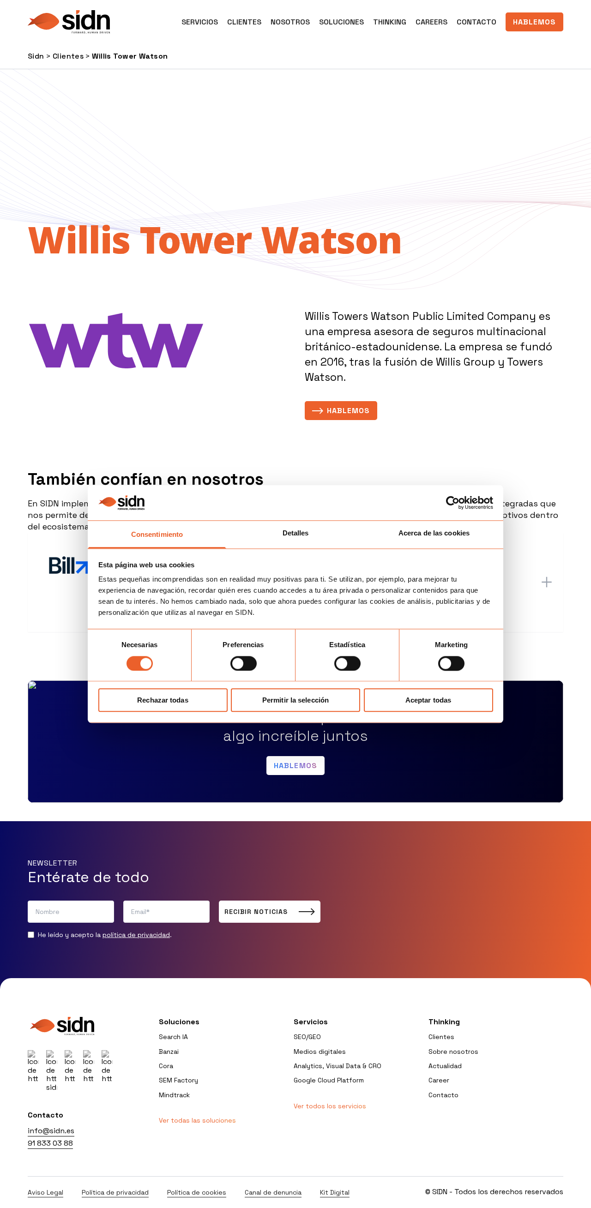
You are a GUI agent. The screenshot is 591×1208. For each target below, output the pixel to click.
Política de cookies (196, 1192)
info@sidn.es (51, 1131)
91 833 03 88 (50, 1143)
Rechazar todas (162, 700)
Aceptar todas (428, 700)
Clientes (244, 22)
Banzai (169, 1051)
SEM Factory (178, 1080)
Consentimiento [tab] (157, 535)
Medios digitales (320, 1051)
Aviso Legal (45, 1192)
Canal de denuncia (273, 1192)
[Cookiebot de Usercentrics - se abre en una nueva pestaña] (452, 503)
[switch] (243, 663)
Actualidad (445, 1066)
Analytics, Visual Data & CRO (337, 1066)
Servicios (311, 1022)
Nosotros (290, 22)
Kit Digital (335, 1192)
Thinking (389, 22)
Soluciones (341, 22)
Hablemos (534, 22)
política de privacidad (136, 935)
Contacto (476, 22)
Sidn (36, 56)
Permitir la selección (295, 700)
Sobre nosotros (453, 1051)
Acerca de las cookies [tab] (434, 533)
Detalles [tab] (296, 533)
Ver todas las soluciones (197, 1120)
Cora (166, 1066)
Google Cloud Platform (329, 1080)
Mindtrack (174, 1095)
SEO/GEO (307, 1037)
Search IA (173, 1037)
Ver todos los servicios (330, 1106)
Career (438, 1080)
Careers (431, 22)
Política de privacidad (115, 1192)
